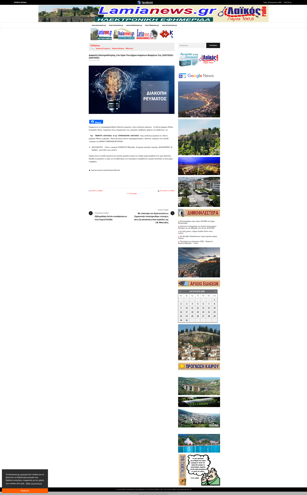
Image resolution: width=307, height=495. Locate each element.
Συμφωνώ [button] (25, 491)
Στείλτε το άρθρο (97, 191)
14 (209, 308)
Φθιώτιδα (129, 48)
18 (192, 312)
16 (181, 312)
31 (187, 320)
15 (214, 308)
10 (187, 308)
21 (209, 312)
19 (198, 312)
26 (198, 316)
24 (187, 316)
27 (203, 316)
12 (198, 308)
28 (209, 316)
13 (203, 308)
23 (181, 316)
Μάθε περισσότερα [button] (34, 484)
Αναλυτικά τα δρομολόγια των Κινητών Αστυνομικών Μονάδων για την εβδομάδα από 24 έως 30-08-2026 (197, 227)
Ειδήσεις (95, 45)
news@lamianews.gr (184, 489)
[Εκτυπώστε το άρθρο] (158, 191)
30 (181, 320)
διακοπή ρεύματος (103, 48)
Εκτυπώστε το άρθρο (167, 191)
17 (187, 312)
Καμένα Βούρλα (118, 48)
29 (214, 316)
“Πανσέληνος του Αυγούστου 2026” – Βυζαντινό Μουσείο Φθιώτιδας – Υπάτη (195, 242)
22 (214, 312)
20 (203, 312)
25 (192, 316)
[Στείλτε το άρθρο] (90, 191)
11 (192, 308)
